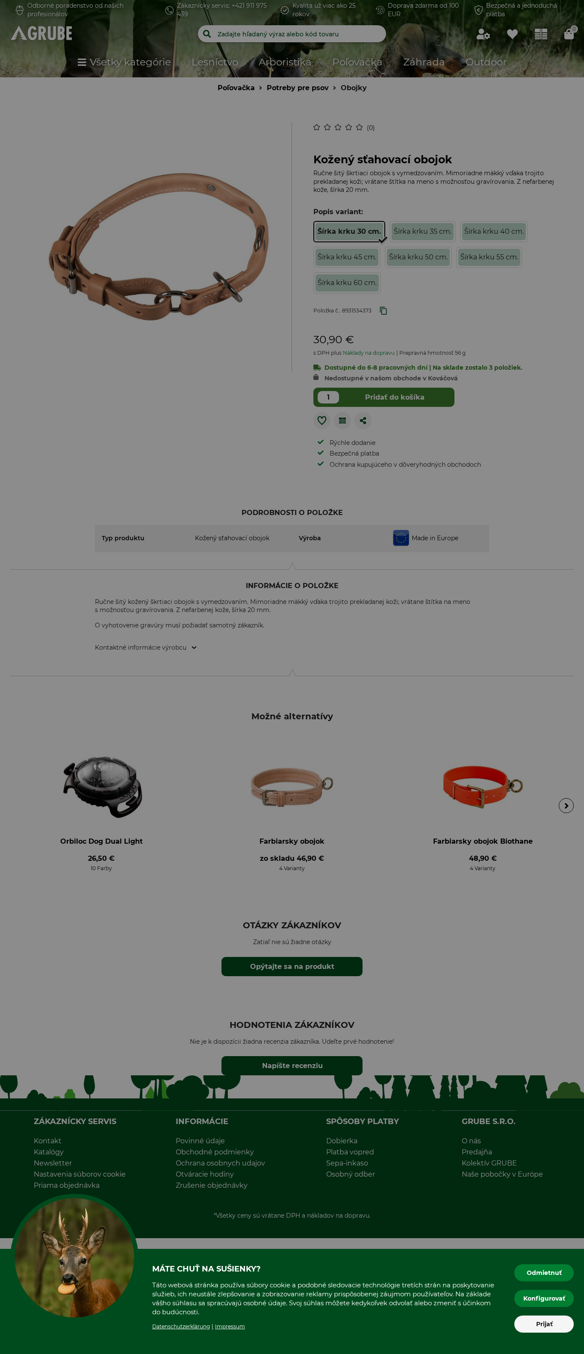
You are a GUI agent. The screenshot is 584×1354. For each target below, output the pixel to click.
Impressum (230, 1326)
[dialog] (292, 677)
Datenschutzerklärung (181, 1326)
